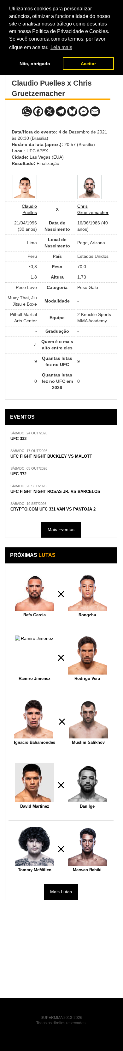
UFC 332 (18, 474)
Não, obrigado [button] (35, 63)
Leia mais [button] (61, 47)
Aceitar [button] (88, 63)
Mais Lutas (61, 891)
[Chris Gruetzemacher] (89, 187)
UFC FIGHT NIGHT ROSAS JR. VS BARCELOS (55, 491)
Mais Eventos (61, 529)
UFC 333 (18, 439)
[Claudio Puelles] (24, 187)
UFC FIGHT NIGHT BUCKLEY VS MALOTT (51, 456)
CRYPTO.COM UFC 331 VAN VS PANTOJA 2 (53, 509)
